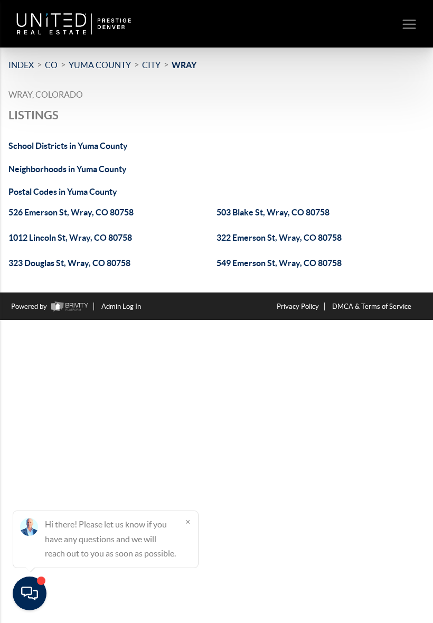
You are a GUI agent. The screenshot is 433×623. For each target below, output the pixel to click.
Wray (184, 65)
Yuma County (100, 65)
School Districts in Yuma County (68, 145)
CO (51, 65)
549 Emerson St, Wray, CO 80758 (279, 263)
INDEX (21, 65)
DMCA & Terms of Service (371, 306)
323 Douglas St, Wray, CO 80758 (69, 263)
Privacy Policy (298, 306)
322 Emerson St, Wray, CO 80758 (279, 237)
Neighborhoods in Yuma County (67, 169)
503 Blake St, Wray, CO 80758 (273, 212)
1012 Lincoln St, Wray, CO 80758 (70, 237)
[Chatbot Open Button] (29, 593)
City (151, 65)
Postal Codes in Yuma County (62, 191)
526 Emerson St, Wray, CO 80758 (71, 212)
